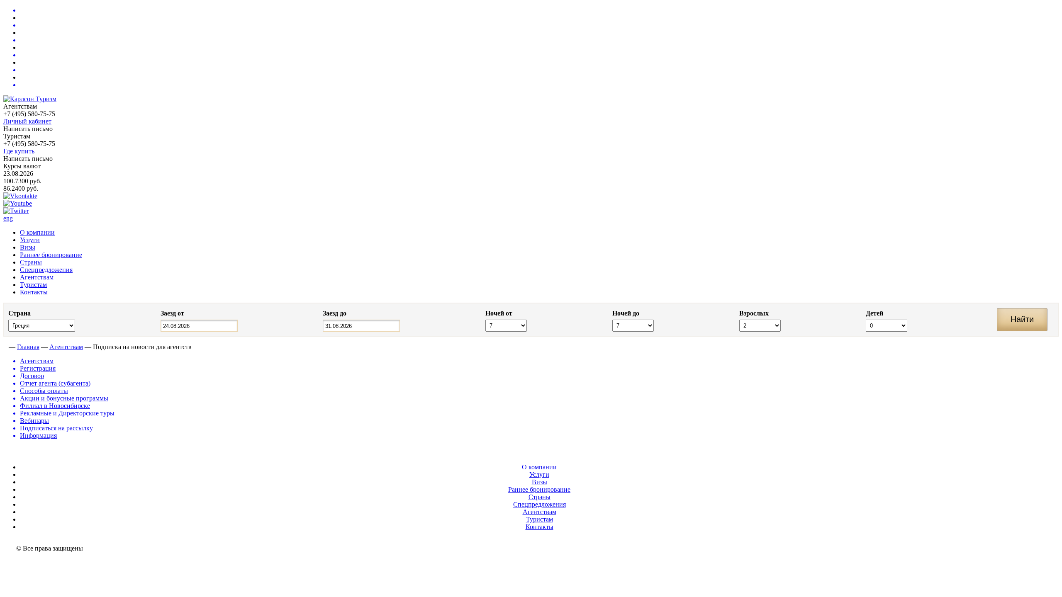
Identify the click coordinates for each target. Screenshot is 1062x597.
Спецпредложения (46, 269)
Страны (31, 262)
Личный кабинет (27, 121)
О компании (37, 232)
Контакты (34, 292)
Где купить (18, 151)
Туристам (33, 284)
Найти (1022, 319)
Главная (28, 346)
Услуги (30, 239)
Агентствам (37, 277)
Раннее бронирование (51, 254)
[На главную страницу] (5, 346)
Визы (27, 247)
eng (8, 218)
